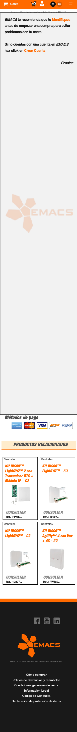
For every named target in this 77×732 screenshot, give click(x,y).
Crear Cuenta (34, 51)
